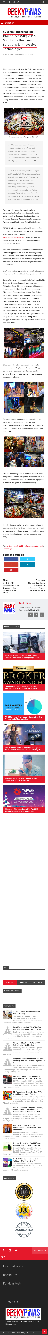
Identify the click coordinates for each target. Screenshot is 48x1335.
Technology (7, 549)
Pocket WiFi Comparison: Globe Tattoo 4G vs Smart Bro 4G (26, 1160)
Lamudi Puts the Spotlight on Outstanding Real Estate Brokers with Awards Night (22, 687)
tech (41, 546)
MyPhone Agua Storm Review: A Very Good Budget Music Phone (28, 1093)
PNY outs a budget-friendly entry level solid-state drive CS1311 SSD (27, 1077)
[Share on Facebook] (11, 559)
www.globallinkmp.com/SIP (13, 237)
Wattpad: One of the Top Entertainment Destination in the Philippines (27, 1127)
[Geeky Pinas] (24, 12)
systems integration (31, 546)
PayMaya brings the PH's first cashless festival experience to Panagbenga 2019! (22, 656)
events (8, 546)
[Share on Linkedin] (27, 565)
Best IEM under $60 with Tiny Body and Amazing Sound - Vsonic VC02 (27, 1028)
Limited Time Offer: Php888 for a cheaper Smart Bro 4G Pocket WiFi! (28, 1144)
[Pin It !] (11, 570)
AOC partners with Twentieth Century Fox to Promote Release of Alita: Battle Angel (22, 749)
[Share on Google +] (11, 565)
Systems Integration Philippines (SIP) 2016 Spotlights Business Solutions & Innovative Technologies (20, 40)
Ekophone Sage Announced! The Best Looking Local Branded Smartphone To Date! (29, 1060)
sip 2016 (19, 546)
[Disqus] (24, 855)
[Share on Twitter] (27, 559)
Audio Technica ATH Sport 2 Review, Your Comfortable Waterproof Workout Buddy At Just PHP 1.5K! (28, 1110)
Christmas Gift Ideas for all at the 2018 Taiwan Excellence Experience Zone (21, 810)
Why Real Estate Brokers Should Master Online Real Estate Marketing (21, 779)
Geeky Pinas (7, 1333)
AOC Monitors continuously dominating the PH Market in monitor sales (23, 718)
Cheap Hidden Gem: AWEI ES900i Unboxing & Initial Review (26, 1044)
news (13, 546)
